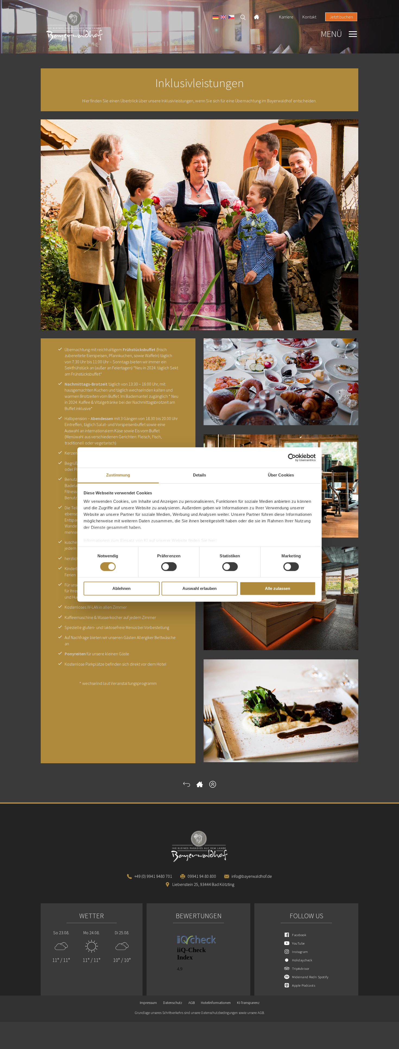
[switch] (169, 566)
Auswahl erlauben (199, 588)
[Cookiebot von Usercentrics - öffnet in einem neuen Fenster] (292, 457)
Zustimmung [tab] (118, 475)
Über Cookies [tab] (281, 475)
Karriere (286, 17)
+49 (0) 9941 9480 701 (153, 876)
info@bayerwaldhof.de (252, 876)
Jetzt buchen (341, 17)
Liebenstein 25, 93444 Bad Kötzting (203, 884)
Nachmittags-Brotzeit (86, 384)
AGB (191, 1002)
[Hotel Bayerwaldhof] (88, 27)
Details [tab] (199, 475)
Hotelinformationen (216, 1002)
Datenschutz (172, 1002)
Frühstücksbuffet (139, 349)
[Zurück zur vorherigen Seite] (186, 786)
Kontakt (309, 17)
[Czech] (231, 17)
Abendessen (102, 418)
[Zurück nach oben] (212, 786)
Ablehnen (121, 588)
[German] (215, 17)
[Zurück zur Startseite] (199, 786)
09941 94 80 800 (202, 876)
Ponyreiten (75, 653)
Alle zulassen (277, 588)
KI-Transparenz (248, 1002)
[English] (223, 17)
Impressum (148, 1002)
